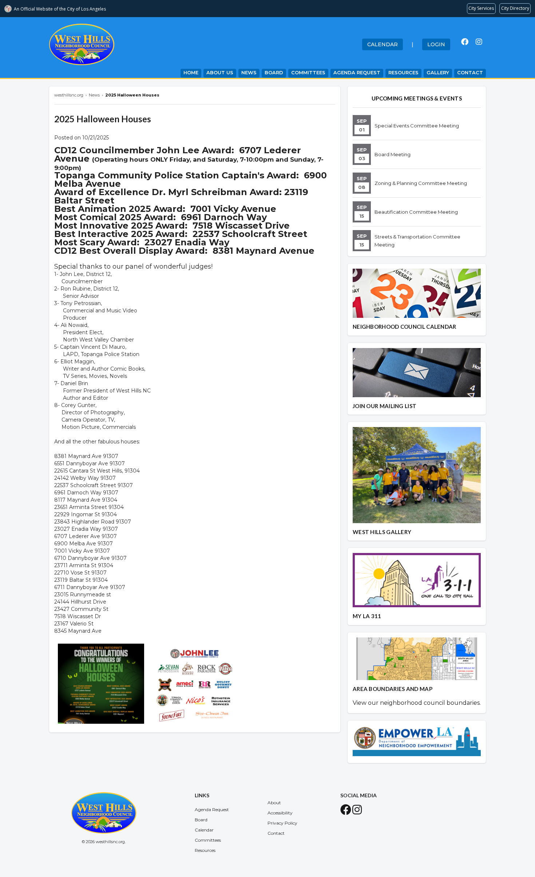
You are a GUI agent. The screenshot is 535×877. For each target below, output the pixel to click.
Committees (308, 72)
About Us (219, 72)
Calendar (382, 44)
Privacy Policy (282, 823)
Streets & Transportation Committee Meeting (417, 241)
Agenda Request (356, 72)
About (274, 802)
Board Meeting (392, 154)
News (249, 72)
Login (436, 44)
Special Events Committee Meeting (416, 126)
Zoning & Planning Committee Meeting (420, 183)
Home (190, 72)
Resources (403, 72)
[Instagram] (479, 42)
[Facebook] (464, 42)
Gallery (438, 72)
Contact (470, 72)
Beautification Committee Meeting (416, 212)
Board (274, 72)
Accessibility (280, 812)
